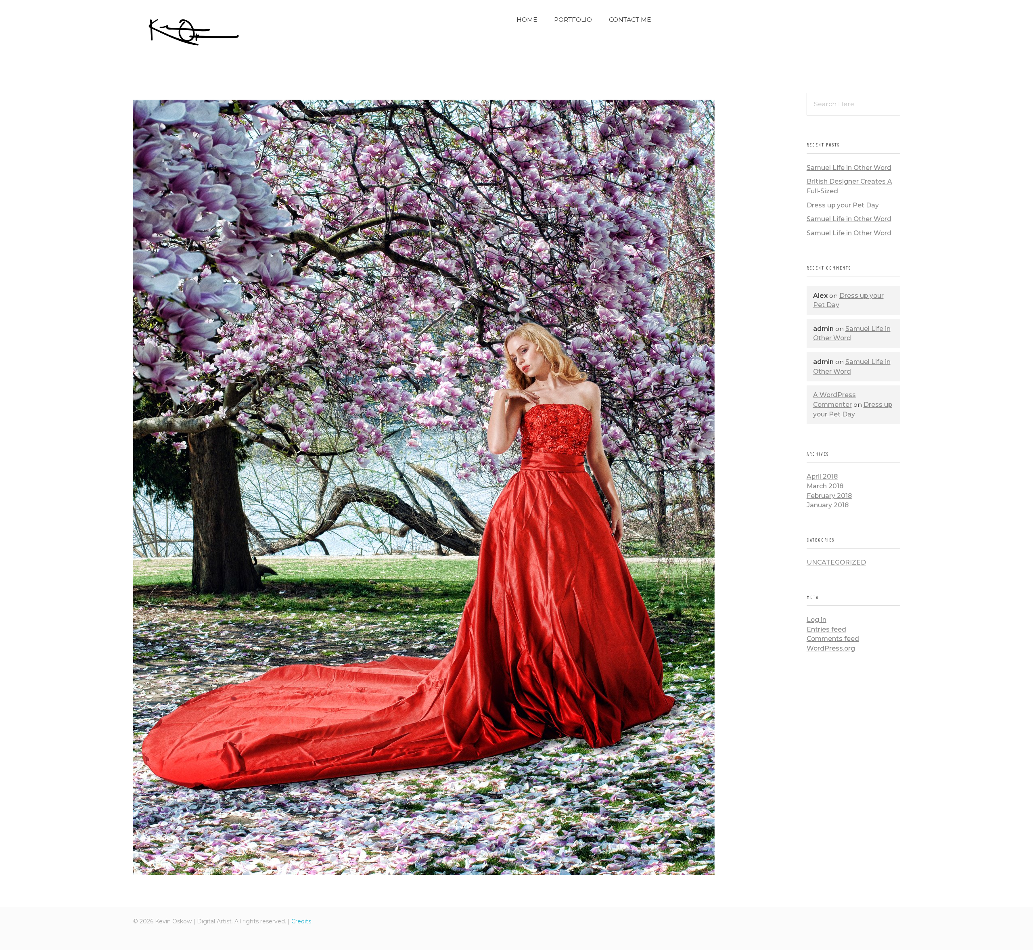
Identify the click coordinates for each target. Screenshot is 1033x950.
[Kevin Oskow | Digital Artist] (193, 32)
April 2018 (822, 476)
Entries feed (826, 629)
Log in (816, 620)
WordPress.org (831, 648)
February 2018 (829, 496)
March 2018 (825, 486)
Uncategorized (836, 562)
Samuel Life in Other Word (849, 168)
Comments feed (833, 638)
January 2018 (828, 505)
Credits (301, 921)
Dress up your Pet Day (843, 205)
